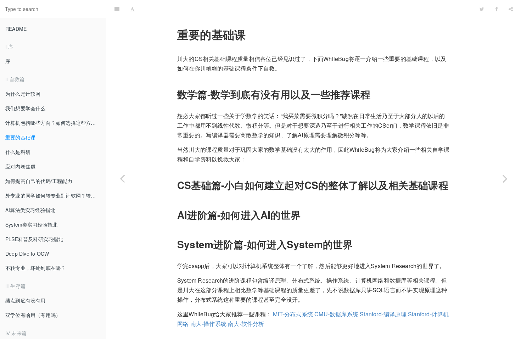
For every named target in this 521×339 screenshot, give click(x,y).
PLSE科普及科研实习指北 (34, 239)
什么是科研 (17, 151)
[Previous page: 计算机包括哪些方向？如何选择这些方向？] (122, 178)
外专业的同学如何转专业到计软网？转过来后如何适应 (55, 195)
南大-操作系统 (208, 323)
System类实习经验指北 (31, 224)
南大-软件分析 (246, 323)
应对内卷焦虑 (20, 166)
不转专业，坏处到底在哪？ (35, 267)
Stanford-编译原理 (383, 314)
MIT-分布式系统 (293, 314)
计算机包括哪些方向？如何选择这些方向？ (53, 122)
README (16, 28)
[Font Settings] (132, 9)
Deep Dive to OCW (27, 253)
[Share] (510, 9)
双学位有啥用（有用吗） (33, 314)
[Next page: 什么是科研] (505, 178)
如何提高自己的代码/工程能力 (38, 180)
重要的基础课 (20, 137)
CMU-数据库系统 (336, 314)
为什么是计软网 (22, 93)
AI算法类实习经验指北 (30, 209)
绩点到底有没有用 (25, 300)
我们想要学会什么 (25, 108)
